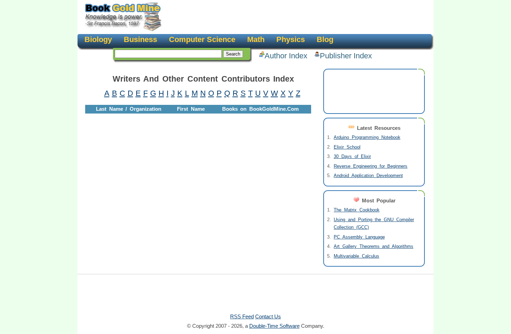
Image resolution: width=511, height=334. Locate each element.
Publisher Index (346, 55)
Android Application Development (368, 175)
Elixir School (347, 147)
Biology (98, 39)
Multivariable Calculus (356, 256)
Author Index (286, 55)
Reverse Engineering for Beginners (370, 166)
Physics (290, 39)
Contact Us (268, 316)
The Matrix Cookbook (357, 209)
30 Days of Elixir (352, 156)
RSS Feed (242, 316)
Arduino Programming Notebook (367, 137)
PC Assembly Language (359, 237)
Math (256, 39)
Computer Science (202, 39)
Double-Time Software (274, 326)
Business (140, 39)
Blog (325, 39)
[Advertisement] (295, 17)
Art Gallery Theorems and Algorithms (373, 246)
